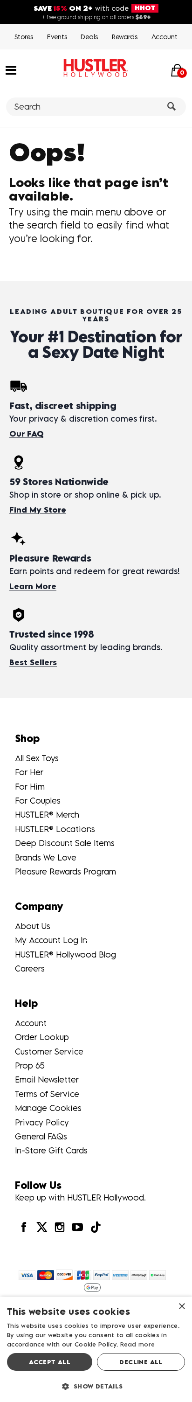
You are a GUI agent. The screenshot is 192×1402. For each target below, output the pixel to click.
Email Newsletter (47, 1079)
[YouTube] (77, 1227)
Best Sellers (33, 662)
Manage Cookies (48, 1108)
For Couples (38, 800)
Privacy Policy (42, 1122)
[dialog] (96, 1349)
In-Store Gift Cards (51, 1150)
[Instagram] (60, 1227)
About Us (32, 926)
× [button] (181, 1306)
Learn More (32, 586)
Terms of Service (47, 1094)
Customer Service (49, 1051)
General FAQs (41, 1136)
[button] (11, 69)
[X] (41, 1227)
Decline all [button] (140, 1362)
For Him (30, 786)
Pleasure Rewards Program (65, 871)
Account (164, 37)
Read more (137, 1344)
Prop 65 (30, 1065)
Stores (23, 37)
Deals (89, 37)
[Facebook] (24, 1227)
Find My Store (37, 510)
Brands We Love (45, 857)
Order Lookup (42, 1037)
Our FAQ (26, 434)
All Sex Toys (37, 758)
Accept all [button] (49, 1362)
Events (57, 37)
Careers (30, 968)
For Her (29, 772)
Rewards (124, 37)
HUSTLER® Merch (47, 814)
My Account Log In (51, 940)
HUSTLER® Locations (55, 829)
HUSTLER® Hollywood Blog (65, 954)
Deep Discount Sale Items (65, 843)
